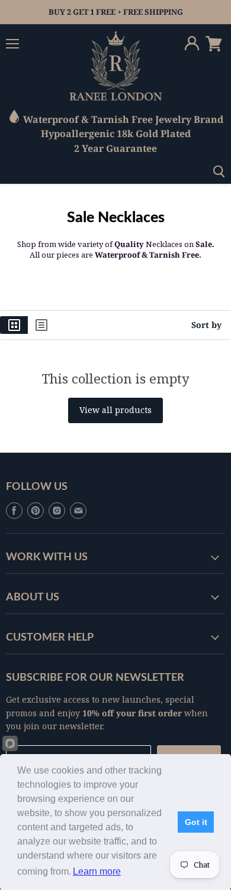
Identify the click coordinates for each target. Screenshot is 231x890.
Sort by (206, 325)
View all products (115, 409)
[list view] (41, 325)
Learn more (97, 871)
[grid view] (14, 325)
